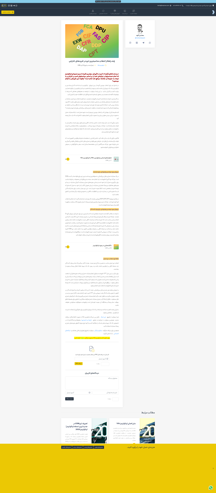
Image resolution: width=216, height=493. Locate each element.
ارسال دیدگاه (69, 399)
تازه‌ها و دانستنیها (86, 320)
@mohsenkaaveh (140, 38)
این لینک (103, 317)
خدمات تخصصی (103, 13)
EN (5, 5)
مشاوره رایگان (98, 330)
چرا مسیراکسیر (93, 13)
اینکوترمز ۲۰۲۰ (101, 65)
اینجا (82, 338)
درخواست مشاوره (7, 12)
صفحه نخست (133, 13)
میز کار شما (125, 13)
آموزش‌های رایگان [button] (115, 13)
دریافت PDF (79, 363)
